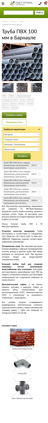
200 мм (14, 107)
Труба (22, 21)
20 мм (30, 100)
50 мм (21, 103)
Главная (5, 21)
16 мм (22, 100)
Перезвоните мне (14, 122)
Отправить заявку (14, 115)
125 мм (5, 107)
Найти (39, 12)
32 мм (13, 103)
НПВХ (11, 96)
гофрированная (23, 96)
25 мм (5, 103)
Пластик (13, 21)
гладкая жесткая (10, 100)
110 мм (30, 103)
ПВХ (4, 96)
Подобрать (22, 156)
